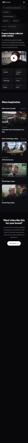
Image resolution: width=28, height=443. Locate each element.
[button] (14, 58)
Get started (12, 243)
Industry (5, 20)
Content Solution (8, 16)
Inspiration (4, 26)
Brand (15, 20)
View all (23, 108)
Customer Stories (12, 26)
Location (5, 12)
